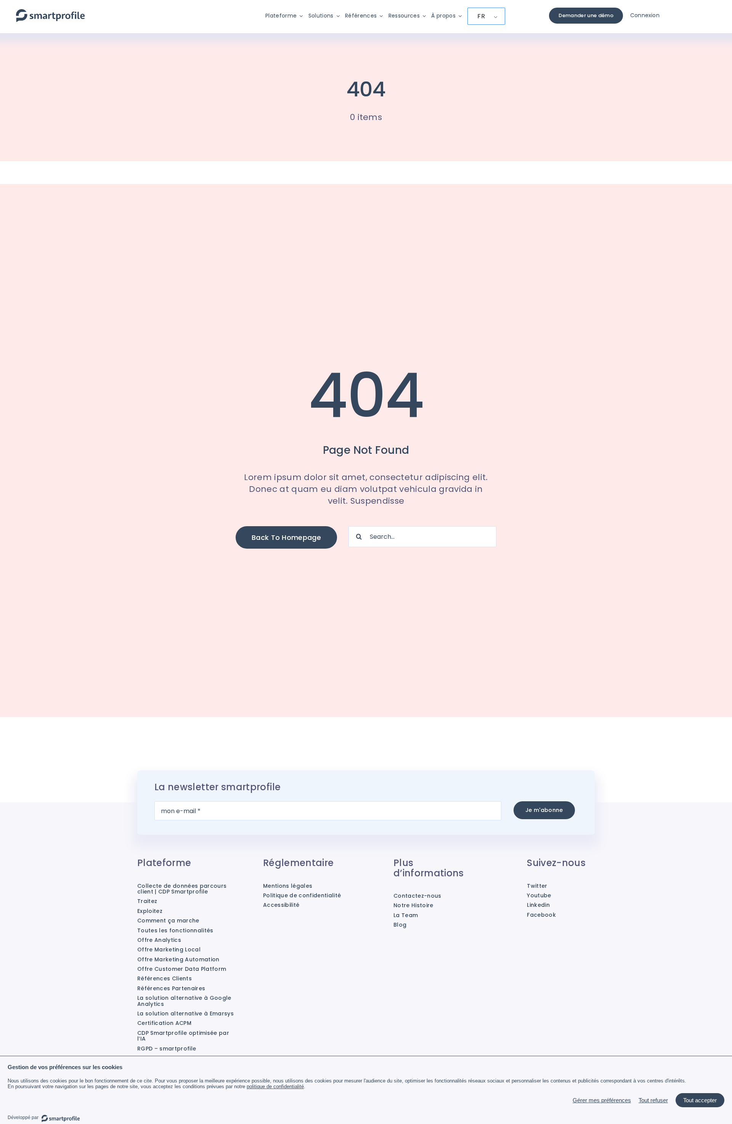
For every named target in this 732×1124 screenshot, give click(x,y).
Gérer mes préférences (602, 1100)
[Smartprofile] (50, 13)
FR (481, 16)
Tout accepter (700, 1100)
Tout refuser (653, 1100)
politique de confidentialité (275, 1086)
